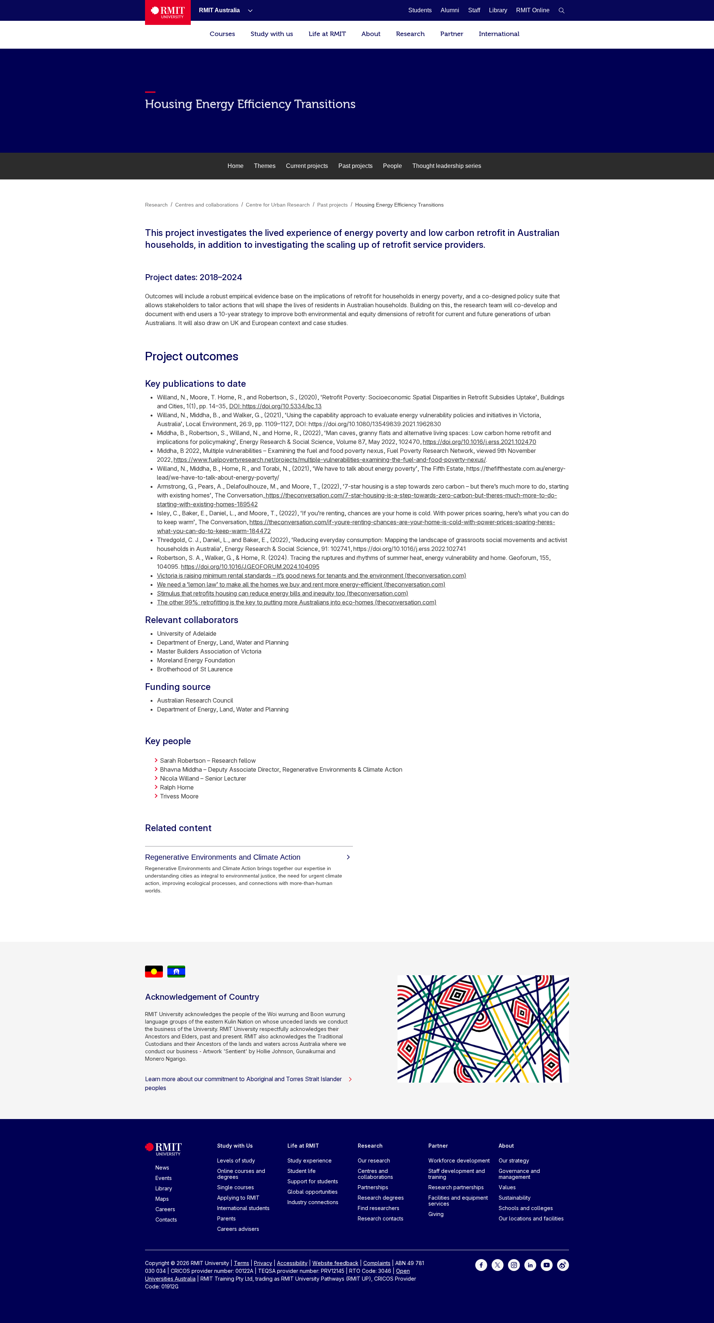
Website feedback (335, 1263)
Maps (162, 1199)
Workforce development (459, 1160)
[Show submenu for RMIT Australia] (247, 10)
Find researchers (378, 1208)
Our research (374, 1160)
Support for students (312, 1181)
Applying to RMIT (238, 1197)
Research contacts (380, 1218)
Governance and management (519, 1174)
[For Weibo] (563, 1264)
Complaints (376, 1263)
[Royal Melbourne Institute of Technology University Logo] (168, 12)
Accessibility (292, 1263)
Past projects (355, 166)
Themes (265, 166)
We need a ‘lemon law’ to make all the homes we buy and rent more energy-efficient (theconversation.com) (301, 584)
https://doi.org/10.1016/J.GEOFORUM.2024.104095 (250, 566)
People (392, 166)
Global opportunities (312, 1192)
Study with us (272, 34)
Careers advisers (238, 1229)
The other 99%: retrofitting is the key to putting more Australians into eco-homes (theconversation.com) (297, 602)
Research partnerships (456, 1187)
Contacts (166, 1219)
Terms (241, 1263)
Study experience (309, 1160)
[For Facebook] (481, 1264)
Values (507, 1187)
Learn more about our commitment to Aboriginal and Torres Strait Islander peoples (243, 1083)
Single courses (235, 1187)
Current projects (307, 166)
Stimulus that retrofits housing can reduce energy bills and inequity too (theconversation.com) (282, 593)
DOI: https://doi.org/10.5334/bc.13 (275, 406)
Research (410, 34)
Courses (222, 34)
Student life (301, 1171)
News (162, 1167)
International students (243, 1208)
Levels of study (236, 1160)
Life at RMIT (327, 34)
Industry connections (312, 1202)
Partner (451, 34)
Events (163, 1178)
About (370, 34)
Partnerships (373, 1187)
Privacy (263, 1263)
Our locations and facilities (531, 1218)
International (499, 34)
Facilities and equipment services (458, 1200)
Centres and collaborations (375, 1174)
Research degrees (381, 1197)
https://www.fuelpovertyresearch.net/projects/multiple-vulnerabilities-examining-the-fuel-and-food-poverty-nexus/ (330, 459)
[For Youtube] (547, 1264)
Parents (226, 1218)
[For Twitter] (498, 1264)
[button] (561, 10)
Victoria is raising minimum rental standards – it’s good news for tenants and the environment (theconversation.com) (311, 575)
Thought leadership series (446, 166)
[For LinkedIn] (530, 1264)
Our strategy (514, 1160)
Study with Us (235, 1145)
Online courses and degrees (241, 1174)
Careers (165, 1209)
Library (163, 1188)
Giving (436, 1214)
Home (236, 166)
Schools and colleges (526, 1208)
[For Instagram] (514, 1264)
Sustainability (515, 1197)
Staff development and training (456, 1174)
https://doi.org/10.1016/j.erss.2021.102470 (479, 441)
